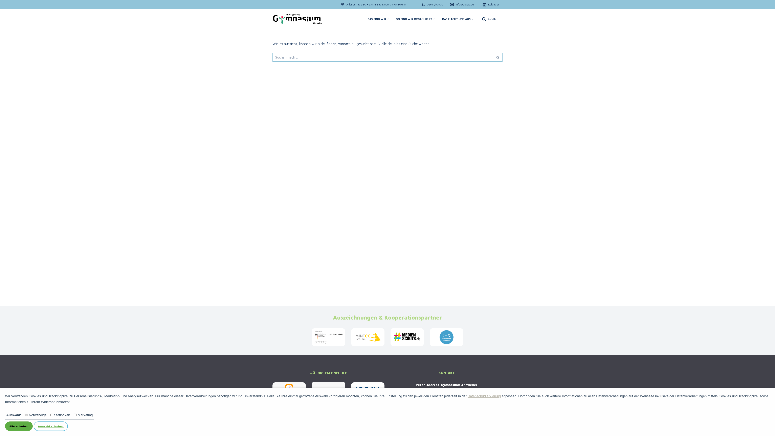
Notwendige (37, 415)
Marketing (85, 415)
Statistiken (62, 415)
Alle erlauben (18, 426)
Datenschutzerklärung (484, 396)
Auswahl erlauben (51, 426)
